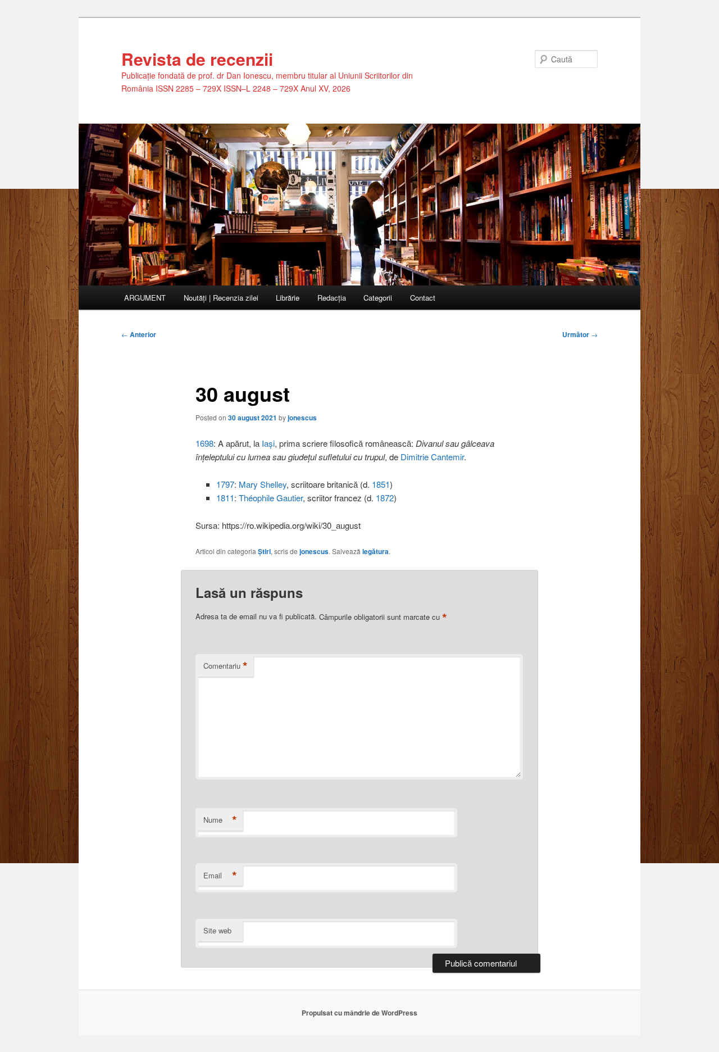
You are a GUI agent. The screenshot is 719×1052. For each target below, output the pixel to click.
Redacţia (331, 297)
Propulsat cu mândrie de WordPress (359, 1013)
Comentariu (225, 666)
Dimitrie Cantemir (432, 456)
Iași (268, 443)
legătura (375, 551)
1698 (204, 443)
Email (220, 876)
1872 (385, 498)
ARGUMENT (145, 297)
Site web (217, 930)
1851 (381, 484)
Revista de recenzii (197, 59)
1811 (225, 498)
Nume (220, 820)
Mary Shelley (262, 484)
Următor (580, 334)
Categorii (377, 297)
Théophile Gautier (271, 498)
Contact (422, 297)
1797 (225, 484)
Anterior (138, 334)
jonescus (302, 417)
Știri (264, 551)
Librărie (287, 297)
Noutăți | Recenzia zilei (221, 297)
